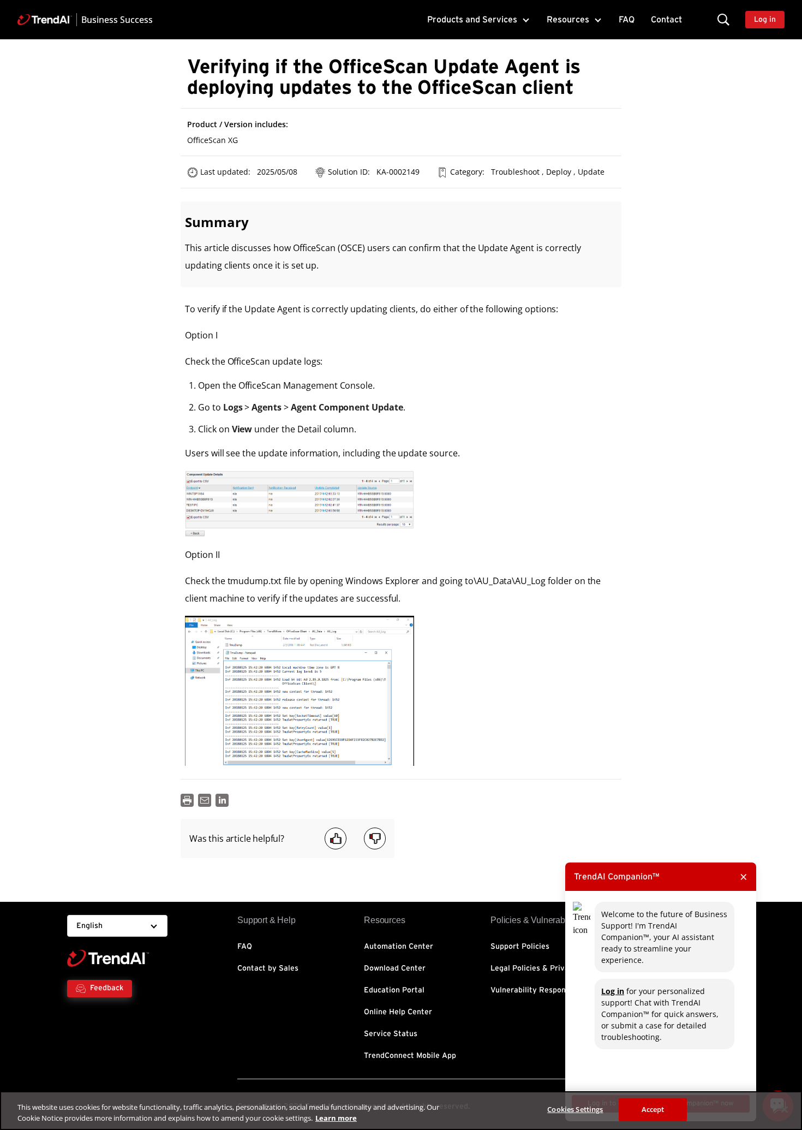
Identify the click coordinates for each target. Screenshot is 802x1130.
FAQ (627, 19)
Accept (653, 1109)
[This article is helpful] (335, 838)
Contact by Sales (267, 968)
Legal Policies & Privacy (533, 968)
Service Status (390, 1034)
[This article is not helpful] (375, 838)
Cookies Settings (575, 1109)
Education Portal (394, 990)
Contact (666, 19)
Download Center (395, 968)
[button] (723, 19)
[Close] (785, 1109)
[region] (401, 1110)
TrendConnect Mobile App (410, 1056)
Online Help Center (398, 1012)
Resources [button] (568, 19)
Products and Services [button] (472, 19)
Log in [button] (765, 19)
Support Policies (519, 946)
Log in (612, 991)
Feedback (106, 988)
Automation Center (398, 946)
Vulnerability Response (532, 990)
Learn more (336, 1118)
